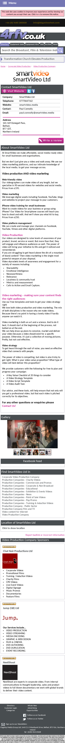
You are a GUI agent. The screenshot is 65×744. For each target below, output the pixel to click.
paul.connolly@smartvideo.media (36, 113)
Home (3, 66)
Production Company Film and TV (18, 509)
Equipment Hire (32, 44)
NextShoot (9, 662)
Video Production (12, 235)
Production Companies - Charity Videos (21, 480)
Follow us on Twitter (35, 719)
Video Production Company (44, 66)
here (38, 14)
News (55, 44)
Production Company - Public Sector (19, 506)
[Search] (60, 50)
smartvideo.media (28, 105)
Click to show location (13, 528)
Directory (5, 44)
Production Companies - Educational (20, 489)
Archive (48, 44)
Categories (10, 710)
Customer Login (11, 708)
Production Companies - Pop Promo (19, 500)
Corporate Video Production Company (20, 477)
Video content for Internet (15, 512)
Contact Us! (9, 406)
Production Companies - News (16, 494)
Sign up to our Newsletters (16, 724)
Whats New (32, 706)
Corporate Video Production (19, 66)
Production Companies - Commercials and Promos (26, 483)
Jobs (42, 44)
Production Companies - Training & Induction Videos (27, 503)
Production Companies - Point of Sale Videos (24, 497)
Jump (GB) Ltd (11, 608)
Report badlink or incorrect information (45, 535)
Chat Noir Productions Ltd (17, 551)
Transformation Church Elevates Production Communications (29, 60)
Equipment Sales (17, 44)
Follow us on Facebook (36, 715)
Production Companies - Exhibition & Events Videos (27, 492)
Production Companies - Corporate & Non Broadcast (27, 486)
